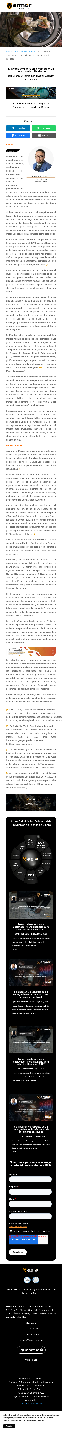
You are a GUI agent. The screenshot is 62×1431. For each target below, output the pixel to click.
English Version (29, 1350)
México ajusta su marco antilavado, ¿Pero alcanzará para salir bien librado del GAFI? (31, 927)
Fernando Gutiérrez (20, 76)
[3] (20, 469)
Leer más (41, 1420)
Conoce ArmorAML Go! (31, 1403)
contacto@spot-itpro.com (31, 1340)
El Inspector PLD (26, 934)
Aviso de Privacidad (16, 1317)
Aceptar (9, 1426)
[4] (34, 534)
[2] (40, 367)
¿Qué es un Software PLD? (31, 1392)
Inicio (9, 51)
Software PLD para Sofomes (31, 1385)
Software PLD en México (31, 1378)
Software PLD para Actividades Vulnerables (31, 1382)
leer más (14, 949)
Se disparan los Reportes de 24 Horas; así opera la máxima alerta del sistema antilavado (31, 994)
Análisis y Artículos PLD (25, 51)
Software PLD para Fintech (31, 1389)
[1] (47, 264)
